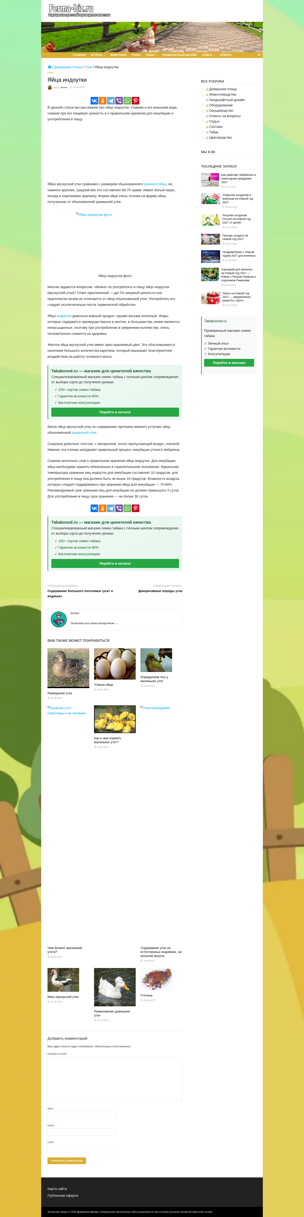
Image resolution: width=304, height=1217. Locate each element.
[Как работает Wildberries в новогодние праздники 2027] (210, 176)
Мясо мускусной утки (63, 997)
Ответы (225, 55)
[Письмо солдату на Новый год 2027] (210, 236)
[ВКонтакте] (94, 100)
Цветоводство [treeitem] (220, 137)
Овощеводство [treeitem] (221, 111)
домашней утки (84, 433)
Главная (79, 55)
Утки (88, 67)
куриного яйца (155, 184)
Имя (51, 1108)
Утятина (146, 995)
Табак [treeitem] (213, 132)
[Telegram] (111, 100)
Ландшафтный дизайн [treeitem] (227, 100)
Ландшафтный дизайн (179, 55)
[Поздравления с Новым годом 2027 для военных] (210, 253)
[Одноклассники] (102, 100)
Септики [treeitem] (215, 127)
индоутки (64, 316)
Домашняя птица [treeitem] (223, 89)
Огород (96, 55)
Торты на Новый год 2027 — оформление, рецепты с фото (236, 297)
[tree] (228, 113)
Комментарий (58, 1054)
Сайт (51, 1142)
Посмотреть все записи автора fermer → (94, 623)
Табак (150, 55)
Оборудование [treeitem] (221, 105)
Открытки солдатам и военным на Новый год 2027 (237, 198)
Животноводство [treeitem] (222, 94)
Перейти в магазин (229, 363)
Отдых (207, 55)
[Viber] (119, 100)
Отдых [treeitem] (214, 121)
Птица (136, 55)
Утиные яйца (103, 684)
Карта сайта (57, 1189)
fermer (64, 87)
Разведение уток (60, 693)
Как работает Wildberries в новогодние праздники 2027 (238, 178)
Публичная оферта (63, 1196)
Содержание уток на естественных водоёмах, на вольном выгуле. (160, 952)
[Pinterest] (135, 100)
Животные (118, 55)
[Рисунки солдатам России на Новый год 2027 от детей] (210, 216)
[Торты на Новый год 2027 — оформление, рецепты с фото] (210, 294)
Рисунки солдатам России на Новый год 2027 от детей (236, 219)
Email (52, 1125)
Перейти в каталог (115, 412)
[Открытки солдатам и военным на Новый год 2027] (210, 196)
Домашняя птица (68, 67)
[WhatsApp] (127, 100)
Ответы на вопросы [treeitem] (225, 116)
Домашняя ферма (87, 1212)
